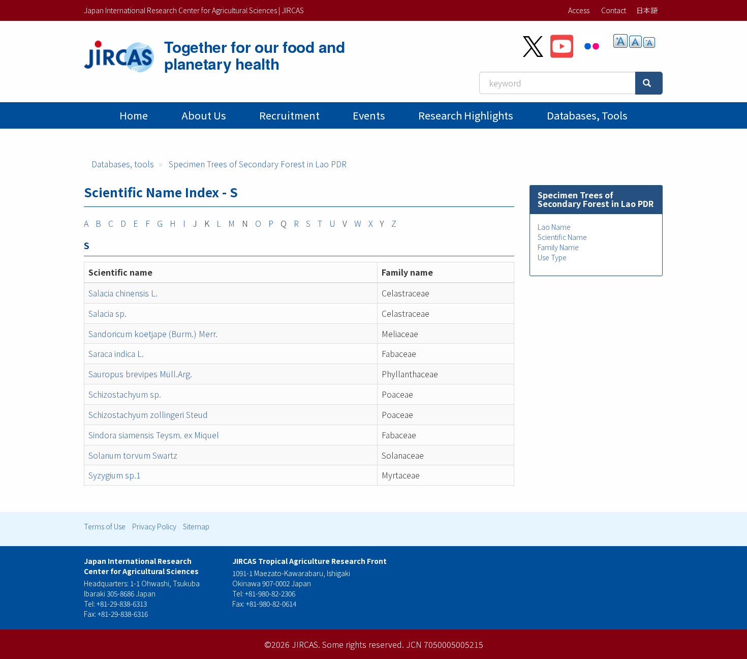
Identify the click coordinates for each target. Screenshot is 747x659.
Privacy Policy (154, 526)
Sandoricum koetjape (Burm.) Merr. (152, 333)
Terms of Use (105, 526)
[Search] (649, 83)
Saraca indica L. (116, 353)
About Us (203, 115)
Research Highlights (465, 115)
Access (578, 10)
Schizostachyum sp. (124, 394)
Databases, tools (587, 115)
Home (133, 115)
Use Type (552, 257)
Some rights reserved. (363, 644)
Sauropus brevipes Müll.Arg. (140, 374)
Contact (613, 10)
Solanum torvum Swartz (132, 455)
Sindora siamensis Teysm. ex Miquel (153, 435)
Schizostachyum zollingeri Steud (148, 414)
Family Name (558, 247)
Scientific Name (562, 237)
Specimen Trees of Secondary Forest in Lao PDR (258, 164)
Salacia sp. (107, 313)
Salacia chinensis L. (123, 293)
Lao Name (554, 227)
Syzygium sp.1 (114, 475)
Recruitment (289, 115)
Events (369, 115)
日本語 (647, 10)
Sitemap (196, 526)
